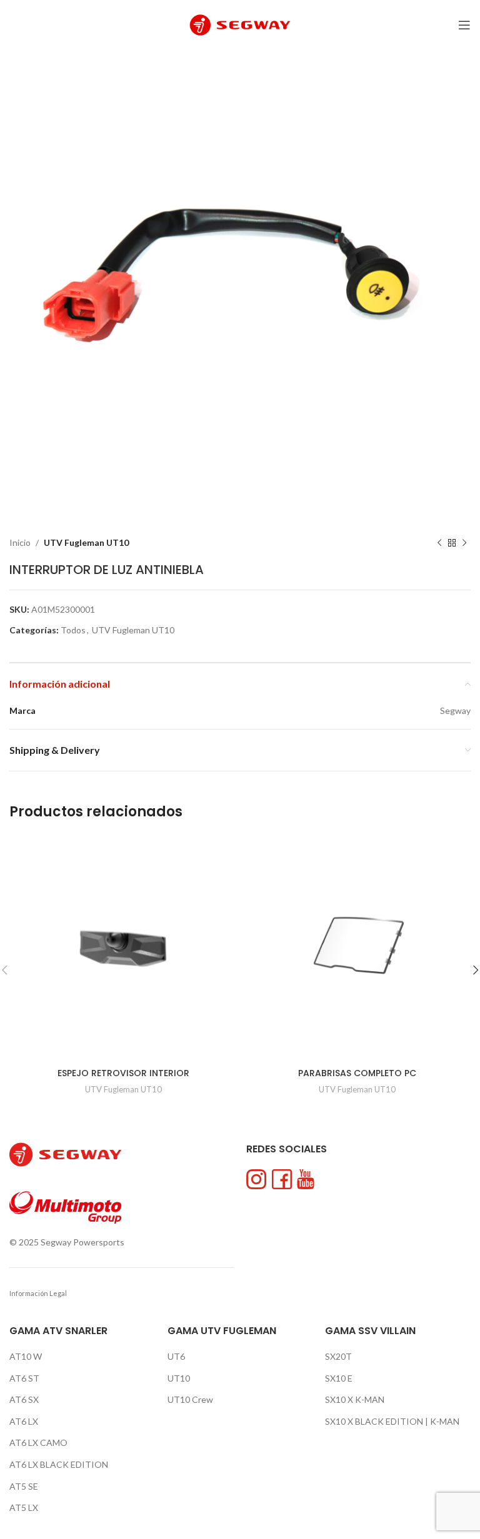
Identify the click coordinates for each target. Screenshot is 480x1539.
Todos (73, 630)
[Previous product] (439, 543)
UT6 (176, 1356)
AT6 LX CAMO (38, 1442)
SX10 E (338, 1378)
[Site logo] (240, 24)
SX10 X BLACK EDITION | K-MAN (392, 1421)
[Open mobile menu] (464, 24)
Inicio (20, 542)
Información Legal (38, 1293)
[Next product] (464, 543)
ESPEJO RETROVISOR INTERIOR (123, 1073)
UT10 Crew (190, 1399)
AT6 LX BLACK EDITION (58, 1464)
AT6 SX (24, 1399)
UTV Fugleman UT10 (86, 542)
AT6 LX (23, 1421)
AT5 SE (23, 1486)
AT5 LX (23, 1507)
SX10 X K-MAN (354, 1399)
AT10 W (25, 1356)
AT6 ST (24, 1378)
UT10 (179, 1378)
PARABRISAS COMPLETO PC (357, 1073)
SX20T (338, 1356)
